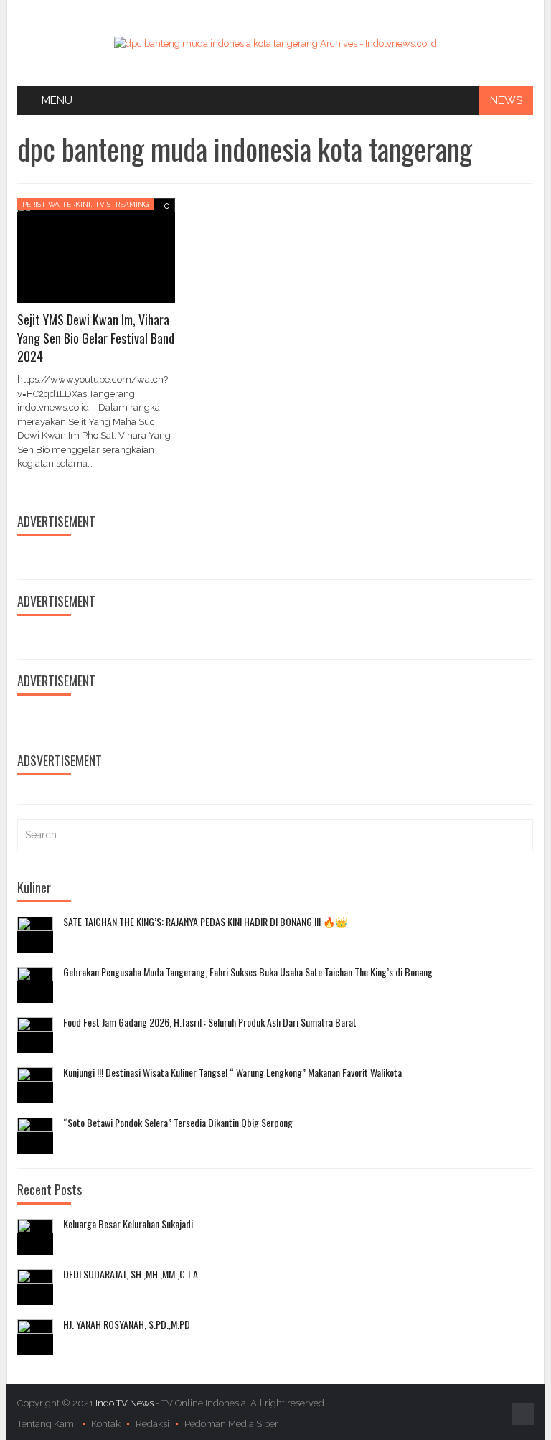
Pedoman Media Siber (231, 1423)
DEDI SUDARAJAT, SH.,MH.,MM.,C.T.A (130, 1274)
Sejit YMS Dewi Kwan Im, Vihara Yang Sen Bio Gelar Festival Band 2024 (95, 337)
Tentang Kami (46, 1423)
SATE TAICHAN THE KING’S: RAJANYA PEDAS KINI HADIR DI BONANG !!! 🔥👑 (205, 922)
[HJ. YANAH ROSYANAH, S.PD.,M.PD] (35, 1337)
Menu (57, 100)
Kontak (106, 1423)
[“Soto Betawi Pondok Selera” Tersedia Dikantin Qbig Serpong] (35, 1136)
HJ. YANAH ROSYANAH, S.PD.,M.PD (126, 1324)
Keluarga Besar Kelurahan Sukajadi (128, 1224)
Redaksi (152, 1423)
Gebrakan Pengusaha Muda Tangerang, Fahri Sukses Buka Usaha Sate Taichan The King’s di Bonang (248, 972)
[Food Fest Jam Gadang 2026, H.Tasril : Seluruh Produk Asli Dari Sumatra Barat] (35, 1035)
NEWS (506, 100)
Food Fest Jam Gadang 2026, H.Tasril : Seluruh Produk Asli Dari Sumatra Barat (210, 1022)
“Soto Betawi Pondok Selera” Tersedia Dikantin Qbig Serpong (178, 1123)
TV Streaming (122, 204)
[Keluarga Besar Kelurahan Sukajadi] (35, 1237)
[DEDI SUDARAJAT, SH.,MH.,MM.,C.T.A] (35, 1287)
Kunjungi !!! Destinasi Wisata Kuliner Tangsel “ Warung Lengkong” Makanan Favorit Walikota (232, 1072)
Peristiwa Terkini (56, 204)
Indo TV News (125, 1403)
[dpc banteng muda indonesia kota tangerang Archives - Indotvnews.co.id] (275, 42)
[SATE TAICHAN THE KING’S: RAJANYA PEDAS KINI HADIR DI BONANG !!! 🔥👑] (35, 935)
